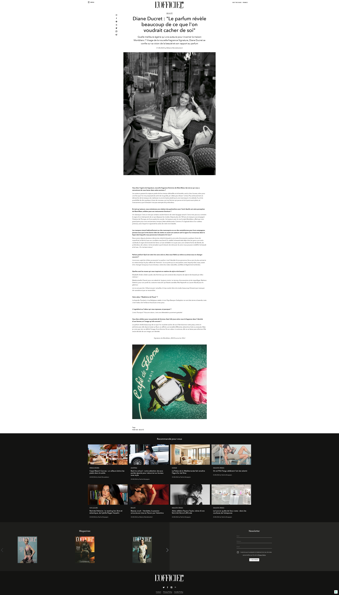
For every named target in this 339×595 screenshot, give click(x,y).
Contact (158, 592)
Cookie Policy (178, 592)
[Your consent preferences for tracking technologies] (336, 592)
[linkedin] (116, 25)
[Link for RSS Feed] (175, 587)
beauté (141, 430)
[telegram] (116, 34)
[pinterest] (116, 21)
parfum (135, 430)
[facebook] (116, 18)
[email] (116, 15)
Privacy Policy (262, 555)
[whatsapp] (116, 31)
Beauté (169, 13)
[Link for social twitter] (164, 588)
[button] (167, 550)
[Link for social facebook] (167, 588)
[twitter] (116, 28)
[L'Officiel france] (169, 5)
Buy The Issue (237, 2)
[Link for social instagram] (171, 588)
